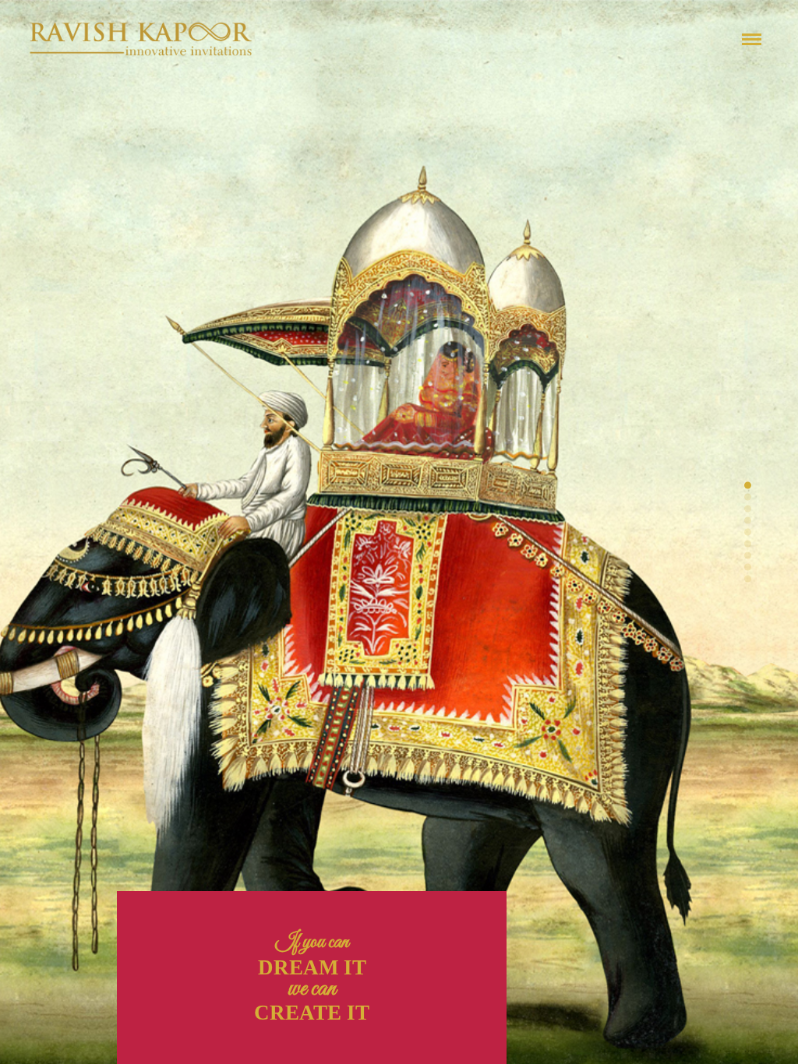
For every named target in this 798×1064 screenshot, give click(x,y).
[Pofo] (140, 39)
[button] (747, 485)
